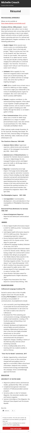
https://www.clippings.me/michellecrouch (13, 23)
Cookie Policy (16, 424)
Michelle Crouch (10, 2)
